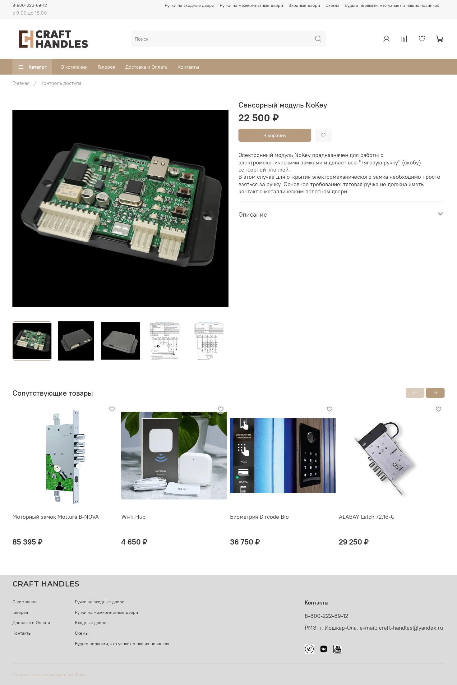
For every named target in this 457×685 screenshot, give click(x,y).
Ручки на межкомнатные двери (251, 5)
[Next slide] (218, 208)
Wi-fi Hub (133, 516)
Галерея (106, 67)
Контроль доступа (60, 83)
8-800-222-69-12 (29, 5)
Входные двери (304, 5)
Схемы (332, 5)
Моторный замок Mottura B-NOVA (55, 516)
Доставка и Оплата (146, 67)
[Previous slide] (22, 208)
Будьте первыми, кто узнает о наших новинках (392, 5)
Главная (21, 83)
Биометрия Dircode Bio (259, 516)
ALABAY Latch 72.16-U (367, 516)
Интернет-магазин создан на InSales (49, 674)
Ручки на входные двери (189, 5)
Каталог (38, 67)
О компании (74, 67)
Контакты (188, 67)
